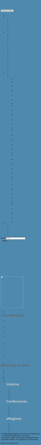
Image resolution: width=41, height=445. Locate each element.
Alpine (11, 24)
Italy (11, 41)
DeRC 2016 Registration (18, 91)
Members (13, 225)
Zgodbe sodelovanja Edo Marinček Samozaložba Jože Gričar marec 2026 (19, 345)
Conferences (10, 72)
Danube (12, 21)
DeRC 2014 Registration (18, 140)
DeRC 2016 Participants (18, 101)
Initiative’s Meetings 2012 (13, 374)
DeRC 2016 (13, 77)
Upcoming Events (16, 224)
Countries (9, 32)
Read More (10, 441)
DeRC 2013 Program (17, 160)
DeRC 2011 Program (17, 209)
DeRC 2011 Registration (18, 214)
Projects (12, 66)
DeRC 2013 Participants (18, 174)
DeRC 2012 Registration (18, 189)
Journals (12, 70)
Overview (13, 19)
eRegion (9, 4)
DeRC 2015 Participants (18, 125)
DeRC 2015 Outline (20, 103)
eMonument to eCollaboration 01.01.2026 (21, 362)
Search (3, 238)
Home (7, 15)
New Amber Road (16, 33)
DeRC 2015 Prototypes (17, 121)
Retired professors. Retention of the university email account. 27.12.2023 (19, 332)
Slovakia (12, 46)
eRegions (8, 17)
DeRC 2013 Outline (20, 152)
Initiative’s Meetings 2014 (13, 378)
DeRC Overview (15, 74)
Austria (12, 34)
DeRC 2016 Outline (20, 79)
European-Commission (18, 52)
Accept (3, 441)
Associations (14, 59)
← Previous (9, 311)
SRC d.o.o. (34, 436)
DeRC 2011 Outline (20, 201)
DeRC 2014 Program (17, 136)
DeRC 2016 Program (17, 87)
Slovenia (12, 48)
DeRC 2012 (13, 175)
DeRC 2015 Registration (18, 116)
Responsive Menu (7, 11)
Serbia (11, 44)
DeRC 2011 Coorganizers (18, 205)
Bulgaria (12, 37)
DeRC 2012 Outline (20, 177)
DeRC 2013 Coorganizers (18, 156)
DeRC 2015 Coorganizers (18, 107)
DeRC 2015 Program (17, 111)
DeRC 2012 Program (17, 185)
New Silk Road (14, 31)
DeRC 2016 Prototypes (17, 96)
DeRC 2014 (13, 126)
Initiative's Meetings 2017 (13, 372)
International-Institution (18, 57)
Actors (7, 50)
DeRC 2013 (13, 150)
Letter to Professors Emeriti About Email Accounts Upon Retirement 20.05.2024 (21, 322)
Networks (13, 61)
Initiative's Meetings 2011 (13, 370)
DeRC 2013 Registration (18, 165)
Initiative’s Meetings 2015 (13, 380)
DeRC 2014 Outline (20, 128)
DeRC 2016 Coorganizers (18, 82)
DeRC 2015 (13, 101)
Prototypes (13, 230)
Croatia (12, 39)
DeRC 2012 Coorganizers (18, 180)
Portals (12, 68)
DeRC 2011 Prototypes (17, 219)
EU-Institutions (15, 54)
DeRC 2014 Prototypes (17, 145)
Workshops (13, 232)
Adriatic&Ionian (15, 26)
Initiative (8, 223)
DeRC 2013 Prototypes (17, 170)
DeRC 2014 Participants (18, 150)
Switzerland (13, 51)
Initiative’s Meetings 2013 (13, 376)
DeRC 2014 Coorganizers (18, 131)
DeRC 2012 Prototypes (17, 194)
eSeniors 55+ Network (13, 327)
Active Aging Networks (18, 64)
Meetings (13, 227)
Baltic (11, 28)
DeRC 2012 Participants (18, 199)
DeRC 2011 (13, 199)
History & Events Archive (19, 397)
